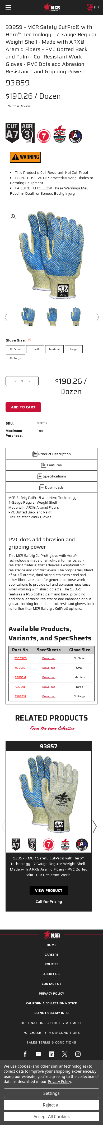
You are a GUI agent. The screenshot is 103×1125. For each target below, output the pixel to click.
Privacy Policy (51, 993)
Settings (51, 1093)
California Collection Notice (51, 1003)
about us (51, 973)
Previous (6, 317)
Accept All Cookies (52, 1116)
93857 (49, 746)
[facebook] (25, 1054)
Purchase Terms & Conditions (51, 1032)
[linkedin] (51, 1054)
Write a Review (19, 105)
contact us (52, 983)
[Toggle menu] (15, 7)
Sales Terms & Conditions (51, 1042)
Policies (52, 964)
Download (48, 658)
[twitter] (65, 1054)
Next (97, 317)
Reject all (51, 1105)
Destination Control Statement (51, 1022)
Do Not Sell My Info (51, 1012)
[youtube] (38, 1054)
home (51, 944)
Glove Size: (18, 340)
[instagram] (78, 1054)
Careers (52, 954)
